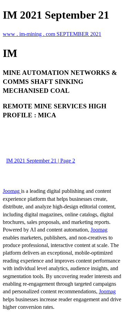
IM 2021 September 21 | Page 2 (40, 161)
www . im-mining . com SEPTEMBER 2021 (52, 34)
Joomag (12, 191)
